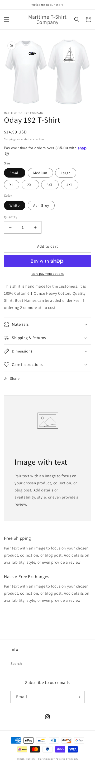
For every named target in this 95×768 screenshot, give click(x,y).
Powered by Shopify (67, 758)
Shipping (9, 139)
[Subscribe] (78, 697)
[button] (6, 19)
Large (66, 172)
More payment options (47, 274)
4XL (69, 184)
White (15, 205)
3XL (50, 184)
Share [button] (15, 378)
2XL (30, 184)
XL (12, 184)
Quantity (10, 217)
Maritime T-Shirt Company (40, 758)
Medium (40, 172)
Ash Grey (41, 205)
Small (15, 172)
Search (16, 663)
